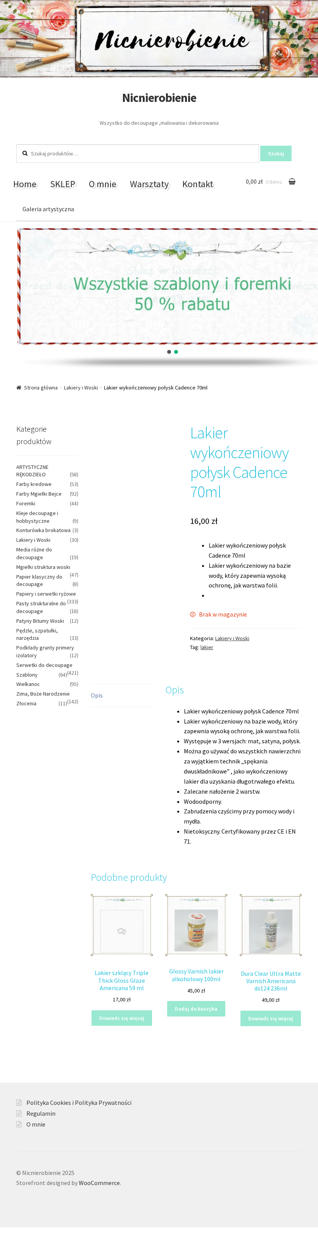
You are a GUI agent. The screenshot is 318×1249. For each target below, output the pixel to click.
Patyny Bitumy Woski (40, 620)
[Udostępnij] (27, 1234)
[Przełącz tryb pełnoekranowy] (46, 1234)
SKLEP (62, 184)
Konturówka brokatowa (43, 530)
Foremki (25, 503)
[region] (159, 298)
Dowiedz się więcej (121, 1018)
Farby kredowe (34, 484)
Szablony (27, 674)
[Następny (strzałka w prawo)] (27, 1245)
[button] (29, 286)
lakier (206, 647)
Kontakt (197, 184)
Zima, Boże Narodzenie (43, 693)
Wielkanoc (28, 683)
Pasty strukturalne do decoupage (41, 607)
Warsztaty (149, 184)
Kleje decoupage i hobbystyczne (37, 517)
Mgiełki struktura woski (43, 566)
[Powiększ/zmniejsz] (65, 1234)
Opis (97, 695)
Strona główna (41, 387)
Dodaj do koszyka (196, 1008)
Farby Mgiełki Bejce (39, 493)
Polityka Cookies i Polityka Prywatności (78, 1102)
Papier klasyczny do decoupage (39, 580)
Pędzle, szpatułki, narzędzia (37, 634)
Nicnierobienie (159, 97)
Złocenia (26, 703)
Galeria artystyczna (48, 209)
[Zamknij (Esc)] (8, 1234)
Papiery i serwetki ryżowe (46, 593)
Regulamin (40, 1113)
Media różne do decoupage (34, 553)
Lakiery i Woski (81, 387)
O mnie (102, 184)
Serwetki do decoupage (44, 665)
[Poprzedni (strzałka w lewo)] (8, 1245)
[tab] (122, 695)
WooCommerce (99, 1183)
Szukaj (276, 153)
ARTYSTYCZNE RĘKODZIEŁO (32, 470)
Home (24, 184)
